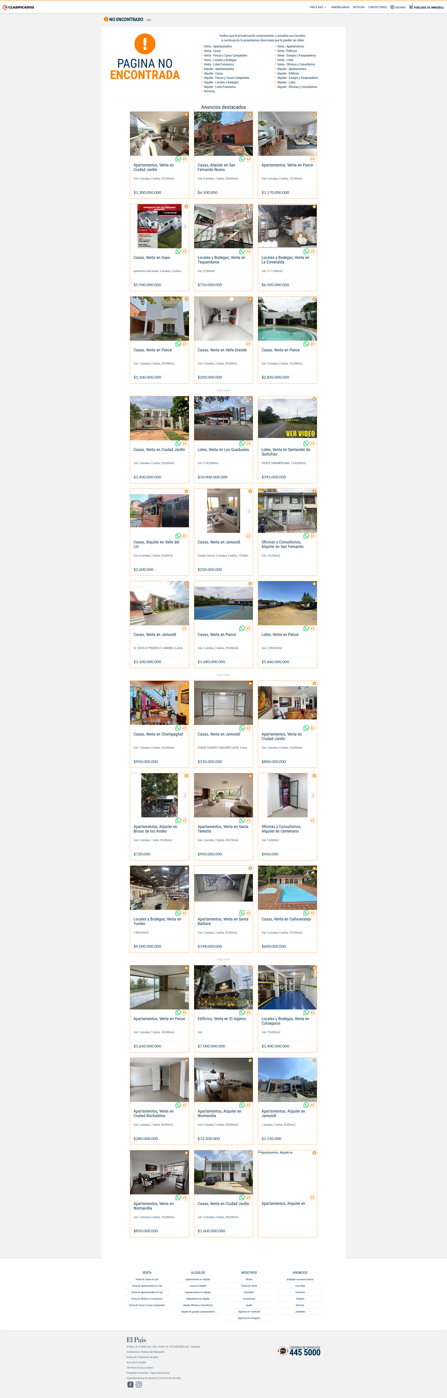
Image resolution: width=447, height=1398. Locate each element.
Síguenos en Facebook (249, 1311)
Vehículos (300, 1292)
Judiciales (300, 1311)
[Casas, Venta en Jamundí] (223, 511)
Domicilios (249, 1292)
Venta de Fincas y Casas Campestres (147, 1305)
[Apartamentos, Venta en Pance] (287, 134)
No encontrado (125, 19)
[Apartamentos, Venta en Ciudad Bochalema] (159, 1080)
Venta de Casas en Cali (147, 1279)
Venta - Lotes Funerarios (219, 64)
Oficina (249, 1279)
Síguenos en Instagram (249, 1318)
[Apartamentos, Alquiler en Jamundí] (287, 1080)
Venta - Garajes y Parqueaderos (296, 55)
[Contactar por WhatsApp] (178, 160)
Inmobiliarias (340, 7)
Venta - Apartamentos (290, 46)
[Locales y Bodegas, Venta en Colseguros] (287, 987)
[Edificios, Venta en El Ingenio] (223, 987)
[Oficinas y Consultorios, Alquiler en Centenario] (287, 795)
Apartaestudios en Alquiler (198, 1292)
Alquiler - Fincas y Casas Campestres (226, 78)
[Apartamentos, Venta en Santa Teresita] (223, 795)
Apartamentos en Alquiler (198, 1279)
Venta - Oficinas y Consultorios (296, 64)
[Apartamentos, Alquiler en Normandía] (223, 1080)
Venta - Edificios (287, 51)
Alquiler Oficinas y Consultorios (198, 1305)
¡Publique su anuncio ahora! (300, 1279)
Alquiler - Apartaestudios (219, 69)
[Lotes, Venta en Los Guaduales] (223, 418)
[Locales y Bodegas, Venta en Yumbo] (159, 888)
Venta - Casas (212, 51)
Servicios (209, 91)
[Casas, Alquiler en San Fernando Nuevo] (223, 134)
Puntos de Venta (249, 1285)
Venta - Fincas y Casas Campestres (225, 55)
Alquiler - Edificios (288, 73)
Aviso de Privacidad (136, 1362)
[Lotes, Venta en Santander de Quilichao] (287, 418)
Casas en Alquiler (198, 1285)
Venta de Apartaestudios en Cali (146, 1292)
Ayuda (249, 1305)
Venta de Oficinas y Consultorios (146, 1298)
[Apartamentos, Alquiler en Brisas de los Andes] (159, 795)
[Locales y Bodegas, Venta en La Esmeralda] (287, 226)
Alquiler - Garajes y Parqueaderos (297, 78)
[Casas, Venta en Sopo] (159, 226)
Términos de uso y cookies (140, 1367)
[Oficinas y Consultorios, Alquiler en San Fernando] (287, 511)
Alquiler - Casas (213, 73)
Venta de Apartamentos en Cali (147, 1285)
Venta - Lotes (285, 60)
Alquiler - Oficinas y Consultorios (297, 87)
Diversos (300, 1305)
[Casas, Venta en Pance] (159, 319)
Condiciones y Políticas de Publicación (145, 1352)
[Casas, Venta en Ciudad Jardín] (159, 418)
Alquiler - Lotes (286, 82)
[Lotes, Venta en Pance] (287, 603)
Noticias (359, 7)
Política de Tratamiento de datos (143, 1357)
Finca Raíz (317, 7)
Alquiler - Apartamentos (291, 69)
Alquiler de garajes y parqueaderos (198, 1311)
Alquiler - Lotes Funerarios (220, 87)
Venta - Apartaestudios (218, 46)
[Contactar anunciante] (184, 160)
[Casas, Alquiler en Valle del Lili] (159, 511)
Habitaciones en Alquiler (198, 1298)
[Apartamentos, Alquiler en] (287, 1172)
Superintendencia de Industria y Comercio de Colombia (154, 1378)
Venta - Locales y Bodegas (220, 60)
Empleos (300, 1298)
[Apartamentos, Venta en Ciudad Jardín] (159, 134)
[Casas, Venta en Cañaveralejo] (287, 888)
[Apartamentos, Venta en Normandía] (159, 1172)
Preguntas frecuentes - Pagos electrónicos (148, 1372)
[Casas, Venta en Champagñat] (159, 703)
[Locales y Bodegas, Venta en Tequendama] (223, 226)
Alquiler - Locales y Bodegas (221, 82)
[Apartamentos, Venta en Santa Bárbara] (223, 888)
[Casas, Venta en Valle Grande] (223, 319)
